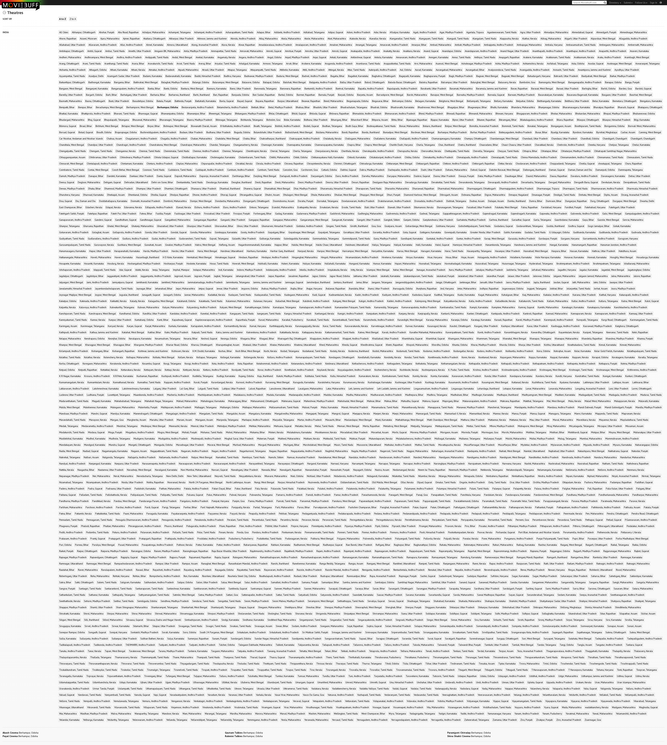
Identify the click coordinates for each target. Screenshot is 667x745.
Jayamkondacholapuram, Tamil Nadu (114, 288)
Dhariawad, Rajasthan (423, 188)
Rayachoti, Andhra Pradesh (166, 569)
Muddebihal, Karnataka (71, 438)
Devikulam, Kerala (611, 182)
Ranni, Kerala (479, 563)
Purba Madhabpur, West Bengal (632, 538)
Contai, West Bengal (98, 169)
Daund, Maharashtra (536, 176)
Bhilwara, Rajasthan (339, 113)
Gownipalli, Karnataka (455, 232)
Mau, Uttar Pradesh (539, 419)
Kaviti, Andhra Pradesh (489, 332)
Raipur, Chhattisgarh (87, 551)
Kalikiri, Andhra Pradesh (399, 301)
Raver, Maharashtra (88, 569)
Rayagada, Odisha (224, 569)
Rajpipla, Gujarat (129, 557)
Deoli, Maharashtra (284, 182)
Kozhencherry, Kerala (385, 369)
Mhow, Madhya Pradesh (502, 426)
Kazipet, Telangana (593, 332)
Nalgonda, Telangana (113, 457)
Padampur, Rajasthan (620, 482)
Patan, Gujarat (420, 507)
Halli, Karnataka (424, 244)
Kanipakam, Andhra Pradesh (381, 313)
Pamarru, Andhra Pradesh (289, 494)
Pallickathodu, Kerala (116, 494)
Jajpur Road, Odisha (340, 276)
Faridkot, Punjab (573, 207)
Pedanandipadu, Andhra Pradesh (420, 513)
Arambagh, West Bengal (636, 57)
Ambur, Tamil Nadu (115, 51)
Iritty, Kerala (357, 269)
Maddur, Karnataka (333, 394)
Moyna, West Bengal (619, 432)
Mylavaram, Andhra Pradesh (565, 444)
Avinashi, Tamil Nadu (563, 69)
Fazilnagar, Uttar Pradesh (187, 213)
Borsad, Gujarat (67, 132)
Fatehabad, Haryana (595, 207)
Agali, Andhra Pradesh (424, 32)
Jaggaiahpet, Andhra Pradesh (122, 276)
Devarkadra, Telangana (533, 182)
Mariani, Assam (184, 419)
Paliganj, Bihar (643, 488)
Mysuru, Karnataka (622, 444)
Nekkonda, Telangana (492, 469)
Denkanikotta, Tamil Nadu (190, 182)
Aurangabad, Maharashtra (449, 69)
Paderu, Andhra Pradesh (71, 488)
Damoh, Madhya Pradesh (72, 176)
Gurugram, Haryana (628, 238)
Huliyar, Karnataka (312, 263)
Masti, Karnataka (383, 419)
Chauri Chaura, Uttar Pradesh (516, 144)
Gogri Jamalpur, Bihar (599, 226)
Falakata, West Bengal (506, 207)
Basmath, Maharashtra (70, 101)
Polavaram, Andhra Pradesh (155, 532)
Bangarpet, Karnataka (97, 88)
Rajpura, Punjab (178, 557)
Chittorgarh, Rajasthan (483, 163)
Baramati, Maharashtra (461, 88)
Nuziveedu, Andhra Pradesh (322, 482)
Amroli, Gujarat (339, 51)
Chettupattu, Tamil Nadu (457, 151)
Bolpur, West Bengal (455, 126)
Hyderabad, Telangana (541, 263)
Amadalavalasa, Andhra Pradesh (275, 44)
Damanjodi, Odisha (605, 169)
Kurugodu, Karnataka (303, 382)
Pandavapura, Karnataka (518, 494)
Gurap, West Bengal (494, 238)
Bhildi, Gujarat (299, 113)
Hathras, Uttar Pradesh (603, 251)
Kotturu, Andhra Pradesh (215, 369)
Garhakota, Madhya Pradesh (471, 219)
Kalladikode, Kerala (505, 301)
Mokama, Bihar (257, 432)
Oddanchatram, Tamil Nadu (354, 482)
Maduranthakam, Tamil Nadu (73, 401)
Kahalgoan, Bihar (510, 294)
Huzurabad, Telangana (486, 263)
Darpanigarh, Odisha (321, 176)
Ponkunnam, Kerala (291, 532)
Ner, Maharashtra (101, 476)
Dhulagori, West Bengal (295, 194)
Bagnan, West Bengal (487, 76)
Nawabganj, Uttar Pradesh (244, 469)
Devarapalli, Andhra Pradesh (503, 182)
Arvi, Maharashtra (423, 63)
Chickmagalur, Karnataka (222, 157)
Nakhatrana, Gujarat (618, 451)
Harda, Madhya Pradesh (155, 251)
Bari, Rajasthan (220, 94)
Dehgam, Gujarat (112, 182)
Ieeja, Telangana (160, 269)
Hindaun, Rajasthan (248, 257)
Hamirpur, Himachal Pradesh (467, 244)
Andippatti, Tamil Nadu (156, 57)
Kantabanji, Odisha (144, 319)
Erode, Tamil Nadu (351, 207)
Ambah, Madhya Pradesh (467, 44)
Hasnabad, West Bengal (536, 251)
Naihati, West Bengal (509, 451)
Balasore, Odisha (251, 82)
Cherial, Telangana (279, 151)
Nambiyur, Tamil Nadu (253, 457)
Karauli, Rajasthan (503, 319)
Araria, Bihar (138, 63)
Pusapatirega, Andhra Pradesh (157, 544)
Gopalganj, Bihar (276, 232)
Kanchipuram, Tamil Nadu (72, 313)
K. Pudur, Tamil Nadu (459, 369)
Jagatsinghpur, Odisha (639, 269)
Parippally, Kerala (241, 507)
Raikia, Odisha (639, 544)
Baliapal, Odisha (271, 82)
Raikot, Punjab (66, 551)
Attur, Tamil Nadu (356, 69)
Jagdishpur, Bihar (95, 276)
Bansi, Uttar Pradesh (240, 88)
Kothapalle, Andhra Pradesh (483, 363)
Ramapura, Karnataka (417, 557)
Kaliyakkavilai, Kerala (454, 301)
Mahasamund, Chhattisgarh (264, 401)
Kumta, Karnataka (439, 376)
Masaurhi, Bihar (333, 419)
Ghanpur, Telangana (69, 226)
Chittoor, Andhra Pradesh (455, 163)
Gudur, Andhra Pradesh (163, 238)
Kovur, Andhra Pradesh (269, 369)
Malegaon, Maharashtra (122, 407)
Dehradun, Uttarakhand (136, 182)
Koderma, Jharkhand (358, 351)
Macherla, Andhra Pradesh (180, 394)
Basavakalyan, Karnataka (550, 94)
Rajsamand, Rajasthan (200, 557)
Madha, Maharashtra (356, 394)
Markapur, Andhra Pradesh (255, 419)
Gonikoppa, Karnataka (226, 232)
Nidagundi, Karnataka (378, 476)
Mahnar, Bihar (374, 401)
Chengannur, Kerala (125, 151)
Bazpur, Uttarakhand (288, 101)
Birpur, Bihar (153, 126)
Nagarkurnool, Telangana (253, 451)
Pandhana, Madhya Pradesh (581, 494)
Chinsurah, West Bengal (71, 163)
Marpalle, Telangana (283, 419)
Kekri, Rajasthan (640, 332)
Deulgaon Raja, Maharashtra (387, 182)
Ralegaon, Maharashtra (245, 557)
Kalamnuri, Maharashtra (238, 301)
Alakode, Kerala (357, 38)
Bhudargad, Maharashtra (71, 119)
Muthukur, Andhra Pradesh (398, 444)
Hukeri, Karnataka (290, 263)
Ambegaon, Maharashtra (611, 44)
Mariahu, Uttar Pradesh (161, 419)
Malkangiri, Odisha (229, 407)
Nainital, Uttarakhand (534, 451)
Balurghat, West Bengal (483, 82)
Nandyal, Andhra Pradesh (72, 463)
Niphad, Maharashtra (597, 476)
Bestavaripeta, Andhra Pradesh (197, 107)
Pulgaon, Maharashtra (348, 538)
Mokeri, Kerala (276, 432)
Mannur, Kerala (500, 413)
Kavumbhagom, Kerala (516, 332)
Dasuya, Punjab (466, 176)
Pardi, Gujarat (152, 507)
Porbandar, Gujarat (505, 532)
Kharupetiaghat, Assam (227, 344)
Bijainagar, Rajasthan (416, 119)
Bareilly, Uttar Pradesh (70, 94)
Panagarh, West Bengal (401, 494)
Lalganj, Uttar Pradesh (164, 388)
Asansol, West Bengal (447, 63)
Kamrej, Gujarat (526, 307)
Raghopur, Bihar (402, 544)
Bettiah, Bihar (258, 107)
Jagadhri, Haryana (567, 269)
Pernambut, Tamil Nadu (500, 519)
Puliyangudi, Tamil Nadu (407, 538)
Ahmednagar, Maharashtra (633, 32)
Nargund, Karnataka (317, 463)
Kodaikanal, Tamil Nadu (315, 351)
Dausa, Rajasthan (558, 176)
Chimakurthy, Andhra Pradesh (438, 157)
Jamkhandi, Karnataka (147, 282)
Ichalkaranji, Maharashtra (636, 263)
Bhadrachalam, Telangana (354, 107)
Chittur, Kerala (505, 163)
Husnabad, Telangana (430, 263)
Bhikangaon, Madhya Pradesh (250, 113)
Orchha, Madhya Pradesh (546, 482)
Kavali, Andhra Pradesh (394, 332)
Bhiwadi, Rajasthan (456, 113)
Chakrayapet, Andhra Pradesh (304, 138)
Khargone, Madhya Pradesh (148, 344)
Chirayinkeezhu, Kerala (318, 163)
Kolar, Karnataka (582, 351)
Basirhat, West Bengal (641, 94)
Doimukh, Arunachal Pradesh (145, 201)
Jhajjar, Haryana (314, 288)
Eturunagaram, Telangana (450, 207)
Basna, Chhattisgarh (95, 101)
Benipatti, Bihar (67, 107)
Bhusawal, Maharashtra (144, 119)
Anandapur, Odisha (451, 51)
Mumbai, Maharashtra (591, 438)
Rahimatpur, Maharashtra (476, 544)
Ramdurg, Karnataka (471, 557)
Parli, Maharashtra (284, 507)
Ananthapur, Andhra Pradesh (580, 51)
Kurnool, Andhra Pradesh (249, 382)
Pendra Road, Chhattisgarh (645, 513)
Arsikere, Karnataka (311, 63)
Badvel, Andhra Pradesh (314, 76)
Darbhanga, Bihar (241, 176)
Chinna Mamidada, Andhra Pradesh (539, 157)
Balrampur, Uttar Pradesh (454, 82)
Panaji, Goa (422, 494)
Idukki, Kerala (142, 269)
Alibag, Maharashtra (551, 38)
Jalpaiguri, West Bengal (71, 282)
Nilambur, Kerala (426, 476)
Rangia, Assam (356, 563)
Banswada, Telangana (265, 88)
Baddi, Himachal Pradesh (207, 76)
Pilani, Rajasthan (227, 526)
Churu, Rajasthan (633, 163)
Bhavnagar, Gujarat (148, 113)
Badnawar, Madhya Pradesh (258, 76)
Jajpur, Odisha (319, 276)
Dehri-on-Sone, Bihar (162, 182)
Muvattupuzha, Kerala (449, 444)
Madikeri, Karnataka (565, 394)
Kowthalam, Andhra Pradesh (299, 369)
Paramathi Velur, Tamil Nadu (525, 501)
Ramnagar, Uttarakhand (71, 563)
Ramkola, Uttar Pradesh (605, 557)
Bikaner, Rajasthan (486, 119)
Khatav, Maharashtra (280, 344)
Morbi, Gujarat (399, 432)
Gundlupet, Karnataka (412, 238)
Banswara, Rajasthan (290, 88)
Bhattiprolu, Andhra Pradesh (95, 113)
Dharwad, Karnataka (93, 194)
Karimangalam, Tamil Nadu (644, 319)
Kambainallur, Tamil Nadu (453, 307)
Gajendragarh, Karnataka (523, 213)
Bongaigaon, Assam (561, 126)
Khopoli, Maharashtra (417, 344)
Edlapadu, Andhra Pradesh (159, 207)
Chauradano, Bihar (488, 144)
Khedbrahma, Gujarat (371, 344)
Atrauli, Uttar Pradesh (213, 69)
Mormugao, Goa (490, 432)
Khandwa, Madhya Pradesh (620, 338)
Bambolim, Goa (527, 82)
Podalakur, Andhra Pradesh (640, 526)
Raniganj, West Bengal (378, 563)
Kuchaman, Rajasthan (147, 376)
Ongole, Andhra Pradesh (472, 482)
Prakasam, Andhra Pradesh (73, 538)
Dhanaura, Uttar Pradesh (203, 188)
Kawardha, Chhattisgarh (543, 332)
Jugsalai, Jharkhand (128, 294)
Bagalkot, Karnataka (358, 76)
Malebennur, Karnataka (95, 407)
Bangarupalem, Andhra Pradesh (128, 88)
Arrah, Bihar (292, 63)
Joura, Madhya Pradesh (623, 288)
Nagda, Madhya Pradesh (364, 451)
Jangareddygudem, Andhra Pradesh (414, 282)
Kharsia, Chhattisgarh (201, 344)
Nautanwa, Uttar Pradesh (110, 469)
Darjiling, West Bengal (265, 176)
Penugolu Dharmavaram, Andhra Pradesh (137, 519)
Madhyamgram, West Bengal (536, 394)
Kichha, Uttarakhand (554, 344)
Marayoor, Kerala (98, 419)
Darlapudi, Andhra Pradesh (293, 176)
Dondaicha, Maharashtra (227, 201)
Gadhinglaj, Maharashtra (370, 213)
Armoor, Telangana (272, 63)
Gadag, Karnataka (284, 213)
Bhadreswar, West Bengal (431, 107)
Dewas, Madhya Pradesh (72, 188)
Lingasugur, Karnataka (462, 388)
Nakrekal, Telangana (69, 457)
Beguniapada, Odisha (357, 101)
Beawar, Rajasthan (311, 101)
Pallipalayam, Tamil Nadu (144, 494)
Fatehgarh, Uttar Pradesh (622, 207)
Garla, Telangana (542, 219)
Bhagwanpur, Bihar (477, 107)
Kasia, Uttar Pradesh (537, 326)
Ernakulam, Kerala (329, 207)
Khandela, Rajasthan (592, 338)
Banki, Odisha (170, 88)
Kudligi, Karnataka (226, 376)
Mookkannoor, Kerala (326, 432)
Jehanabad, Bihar (163, 288)
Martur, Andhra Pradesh (310, 419)
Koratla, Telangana (647, 357)
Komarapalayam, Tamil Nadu (310, 357)
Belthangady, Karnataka (549, 101)
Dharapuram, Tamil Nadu (368, 188)
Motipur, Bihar (598, 432)
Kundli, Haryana (564, 376)
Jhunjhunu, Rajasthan (426, 288)
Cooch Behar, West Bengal (125, 169)
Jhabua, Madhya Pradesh (274, 288)
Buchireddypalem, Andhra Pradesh (158, 132)
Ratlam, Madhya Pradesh (580, 563)
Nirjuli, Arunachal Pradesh (625, 476)
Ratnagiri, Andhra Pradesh (609, 563)
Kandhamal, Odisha (129, 313)
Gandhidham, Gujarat (125, 219)
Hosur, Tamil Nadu (219, 263)
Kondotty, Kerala (392, 357)
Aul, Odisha (405, 69)
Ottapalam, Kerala (571, 482)
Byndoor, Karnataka (583, 132)
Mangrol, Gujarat (340, 413)
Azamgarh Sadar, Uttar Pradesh (123, 76)
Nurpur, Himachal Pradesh (291, 482)
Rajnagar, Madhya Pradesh (73, 557)
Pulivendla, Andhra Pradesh (377, 538)
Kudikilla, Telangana (203, 376)
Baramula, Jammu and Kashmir (491, 88)
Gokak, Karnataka (622, 226)
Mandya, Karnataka (120, 413)
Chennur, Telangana (232, 151)
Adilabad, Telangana (313, 32)
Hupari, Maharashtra (405, 263)
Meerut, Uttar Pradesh (202, 426)
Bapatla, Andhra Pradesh (371, 88)
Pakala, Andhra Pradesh (196, 488)
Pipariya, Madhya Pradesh (358, 526)
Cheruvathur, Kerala (431, 151)
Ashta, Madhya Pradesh (507, 63)
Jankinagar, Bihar (468, 282)
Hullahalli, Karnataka (335, 263)
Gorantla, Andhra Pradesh (386, 232)
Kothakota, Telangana (427, 363)
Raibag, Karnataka (526, 544)
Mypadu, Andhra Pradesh (596, 444)
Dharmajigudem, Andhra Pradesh (516, 188)
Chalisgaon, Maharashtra (357, 138)
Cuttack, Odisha (329, 169)
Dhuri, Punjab (393, 194)
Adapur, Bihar (263, 32)
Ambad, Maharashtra (440, 44)
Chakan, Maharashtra (201, 138)
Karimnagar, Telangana (92, 326)
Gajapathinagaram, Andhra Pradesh (461, 213)
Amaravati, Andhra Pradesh (394, 44)
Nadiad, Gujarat (90, 451)
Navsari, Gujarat (220, 469)
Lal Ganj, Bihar (187, 388)
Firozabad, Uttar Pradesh (217, 213)
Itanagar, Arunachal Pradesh (431, 269)
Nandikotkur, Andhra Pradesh (543, 457)
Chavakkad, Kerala (544, 144)
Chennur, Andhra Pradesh (206, 151)
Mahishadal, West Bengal (350, 401)
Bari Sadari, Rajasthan (264, 94)
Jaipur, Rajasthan (276, 276)
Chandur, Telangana (220, 144)
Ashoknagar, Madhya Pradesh (476, 63)
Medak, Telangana (68, 426)
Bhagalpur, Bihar (456, 107)
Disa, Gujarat (65, 201)
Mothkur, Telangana (536, 432)
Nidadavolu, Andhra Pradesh (348, 476)
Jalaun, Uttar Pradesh (518, 276)
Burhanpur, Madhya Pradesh (452, 132)
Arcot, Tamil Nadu (186, 63)
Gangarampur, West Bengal (314, 219)
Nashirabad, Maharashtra (561, 463)
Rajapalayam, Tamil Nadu (422, 551)
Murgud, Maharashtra (269, 444)
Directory (614, 2)
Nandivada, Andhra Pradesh (576, 457)
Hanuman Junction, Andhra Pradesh (618, 244)
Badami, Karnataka (152, 76)
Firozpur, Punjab (241, 213)
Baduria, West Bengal (287, 76)
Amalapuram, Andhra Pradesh (310, 44)
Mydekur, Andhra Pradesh (534, 444)
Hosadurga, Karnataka (647, 257)
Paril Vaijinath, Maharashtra (214, 507)
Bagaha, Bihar (337, 76)
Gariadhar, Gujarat (521, 219)
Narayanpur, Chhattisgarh (291, 463)
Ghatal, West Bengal (117, 226)
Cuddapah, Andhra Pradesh (210, 169)
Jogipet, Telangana (536, 288)
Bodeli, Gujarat (311, 126)
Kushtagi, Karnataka (435, 382)
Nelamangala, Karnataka (549, 469)
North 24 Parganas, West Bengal (206, 482)
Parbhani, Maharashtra (70, 507)
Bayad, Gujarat (244, 101)
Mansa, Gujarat (537, 413)
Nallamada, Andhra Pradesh (173, 457)
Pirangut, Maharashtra (430, 526)
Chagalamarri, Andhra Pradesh (141, 138)
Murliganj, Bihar (291, 444)
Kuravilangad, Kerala (222, 382)
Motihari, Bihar (557, 432)
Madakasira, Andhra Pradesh (248, 394)
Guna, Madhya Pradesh (385, 238)
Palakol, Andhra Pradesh (330, 488)
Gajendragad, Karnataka (495, 213)
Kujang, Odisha (246, 376)
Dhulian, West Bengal (345, 194)
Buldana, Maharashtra (327, 132)
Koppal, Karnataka (559, 357)
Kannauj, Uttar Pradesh (640, 313)
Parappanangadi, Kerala (556, 501)
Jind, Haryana (447, 288)
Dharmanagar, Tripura (548, 188)
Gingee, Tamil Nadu (336, 226)
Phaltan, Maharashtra (114, 526)
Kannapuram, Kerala (581, 313)
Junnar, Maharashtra (194, 294)
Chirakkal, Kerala (244, 163)
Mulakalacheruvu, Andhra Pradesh (413, 438)
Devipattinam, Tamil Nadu (637, 182)
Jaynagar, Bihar (143, 288)
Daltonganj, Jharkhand (534, 169)
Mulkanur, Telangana (469, 438)
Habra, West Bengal (205, 244)
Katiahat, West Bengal (133, 332)
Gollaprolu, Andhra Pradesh (127, 232)
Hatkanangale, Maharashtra (73, 257)
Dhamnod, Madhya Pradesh (118, 188)
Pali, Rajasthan (595, 488)
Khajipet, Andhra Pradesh (356, 338)
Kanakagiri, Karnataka (573, 307)
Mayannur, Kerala (608, 419)
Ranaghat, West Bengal (213, 563)
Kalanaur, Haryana (263, 301)
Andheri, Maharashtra (70, 57)
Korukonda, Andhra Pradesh (124, 363)
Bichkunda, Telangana (252, 119)
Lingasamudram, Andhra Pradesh (431, 388)
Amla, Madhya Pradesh (195, 51)
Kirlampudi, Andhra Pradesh (73, 351)
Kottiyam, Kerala (191, 369)
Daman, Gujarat (557, 169)
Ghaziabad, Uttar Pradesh (170, 226)
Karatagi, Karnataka (481, 319)
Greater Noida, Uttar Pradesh (485, 232)
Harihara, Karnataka (257, 251)
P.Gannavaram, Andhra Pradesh (641, 519)
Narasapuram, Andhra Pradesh (194, 463)
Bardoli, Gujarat (643, 88)
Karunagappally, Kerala (307, 326)
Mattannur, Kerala (497, 419)
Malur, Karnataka (329, 407)
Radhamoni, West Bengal (306, 544)
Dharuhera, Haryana (69, 194)
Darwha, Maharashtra (373, 176)
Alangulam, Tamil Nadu (484, 38)
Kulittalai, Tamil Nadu (316, 376)
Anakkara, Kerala (411, 51)
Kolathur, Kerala (92, 357)
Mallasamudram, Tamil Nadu (284, 407)
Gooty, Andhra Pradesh (252, 232)
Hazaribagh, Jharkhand (147, 257)
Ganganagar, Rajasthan (205, 219)
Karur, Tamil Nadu (332, 326)
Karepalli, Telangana (587, 319)
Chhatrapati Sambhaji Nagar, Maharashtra (615, 151)
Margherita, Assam (136, 419)
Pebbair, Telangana (289, 513)
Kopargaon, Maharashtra (512, 357)
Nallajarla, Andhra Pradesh (141, 457)
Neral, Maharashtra (123, 476)
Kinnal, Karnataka (607, 344)
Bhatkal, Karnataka (68, 113)
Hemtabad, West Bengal (199, 257)
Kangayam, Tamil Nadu (242, 313)
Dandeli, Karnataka (116, 176)
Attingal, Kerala (336, 69)
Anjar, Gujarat (319, 57)
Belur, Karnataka (600, 101)
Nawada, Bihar (269, 469)
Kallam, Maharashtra (557, 301)
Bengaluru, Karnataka (651, 101)
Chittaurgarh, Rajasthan (427, 163)
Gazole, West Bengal (608, 219)
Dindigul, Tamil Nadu (564, 194)
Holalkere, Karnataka (521, 257)
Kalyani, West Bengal (230, 307)
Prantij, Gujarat (97, 538)
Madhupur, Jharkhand (507, 394)
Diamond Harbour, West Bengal (420, 194)
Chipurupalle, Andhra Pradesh (216, 163)
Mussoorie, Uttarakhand (369, 444)
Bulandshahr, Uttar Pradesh (268, 132)
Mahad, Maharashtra (186, 401)
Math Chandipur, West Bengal (442, 419)
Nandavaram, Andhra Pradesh (394, 457)
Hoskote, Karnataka (196, 263)
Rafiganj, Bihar (383, 544)
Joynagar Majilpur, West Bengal (75, 294)
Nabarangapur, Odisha (646, 444)
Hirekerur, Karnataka (392, 257)
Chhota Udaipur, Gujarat (166, 157)
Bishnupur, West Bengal (175, 126)
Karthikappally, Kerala (281, 326)
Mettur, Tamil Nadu (476, 426)
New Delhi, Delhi (174, 476)
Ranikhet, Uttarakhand (404, 563)
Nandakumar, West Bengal (332, 457)
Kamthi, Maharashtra (548, 307)
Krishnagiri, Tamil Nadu (581, 369)
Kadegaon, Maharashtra (297, 294)
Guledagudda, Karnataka (296, 238)
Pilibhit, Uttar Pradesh (276, 526)
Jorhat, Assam (601, 288)
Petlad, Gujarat (613, 519)
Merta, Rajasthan (371, 426)
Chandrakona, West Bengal (163, 144)
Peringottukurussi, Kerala (388, 519)
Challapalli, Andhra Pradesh (414, 138)
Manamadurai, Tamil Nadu (385, 407)
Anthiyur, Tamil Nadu (484, 57)
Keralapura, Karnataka (140, 338)
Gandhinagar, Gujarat (150, 219)
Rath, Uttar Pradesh (554, 563)
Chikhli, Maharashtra (279, 157)
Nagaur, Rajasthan (278, 451)
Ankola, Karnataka (383, 57)
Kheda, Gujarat (349, 344)
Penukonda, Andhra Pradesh (209, 519)
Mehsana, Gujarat (282, 426)
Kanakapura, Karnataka (599, 307)
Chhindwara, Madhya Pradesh (135, 157)
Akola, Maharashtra (291, 38)
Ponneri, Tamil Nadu (348, 532)
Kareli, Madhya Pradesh (528, 319)
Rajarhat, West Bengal (479, 551)
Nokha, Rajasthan (155, 482)
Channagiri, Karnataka (272, 144)
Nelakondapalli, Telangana (520, 469)
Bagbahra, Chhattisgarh (384, 76)
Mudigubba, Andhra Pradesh (173, 438)
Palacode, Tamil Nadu (282, 488)
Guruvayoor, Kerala (104, 244)
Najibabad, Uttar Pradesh (561, 451)
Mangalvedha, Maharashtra (288, 413)
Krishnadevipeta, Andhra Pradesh (519, 369)
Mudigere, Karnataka (144, 438)
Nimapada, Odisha (473, 476)
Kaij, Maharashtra (531, 294)
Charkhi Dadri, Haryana (401, 144)
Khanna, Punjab (645, 338)
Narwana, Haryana (511, 463)
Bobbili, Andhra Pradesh (287, 126)
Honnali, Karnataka (596, 257)
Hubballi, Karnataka (268, 263)
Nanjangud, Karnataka (100, 463)
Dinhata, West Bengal (589, 194)
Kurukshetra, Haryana (329, 382)
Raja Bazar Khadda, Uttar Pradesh (229, 551)
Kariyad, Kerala (115, 326)
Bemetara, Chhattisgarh (624, 101)
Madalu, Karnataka (276, 394)
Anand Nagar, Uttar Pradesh (514, 51)
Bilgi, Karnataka (642, 119)
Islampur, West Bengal (378, 269)
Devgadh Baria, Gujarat (586, 182)
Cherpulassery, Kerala (326, 151)
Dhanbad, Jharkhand (230, 188)
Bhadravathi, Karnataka (402, 107)
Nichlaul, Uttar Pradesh (318, 476)
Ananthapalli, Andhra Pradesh (547, 51)
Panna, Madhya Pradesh (260, 501)
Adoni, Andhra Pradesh (358, 32)
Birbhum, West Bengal (107, 126)
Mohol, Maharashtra (236, 432)
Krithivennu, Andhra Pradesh (641, 369)
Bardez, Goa (625, 88)
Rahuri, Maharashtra (503, 544)
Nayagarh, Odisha (362, 469)
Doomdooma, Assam (283, 201)
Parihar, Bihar (190, 507)
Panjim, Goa (239, 501)
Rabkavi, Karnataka (280, 544)
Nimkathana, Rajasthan (523, 476)
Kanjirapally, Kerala (428, 313)
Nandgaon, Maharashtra (451, 457)
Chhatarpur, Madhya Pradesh (576, 151)
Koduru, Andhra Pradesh (489, 351)
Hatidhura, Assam (627, 251)
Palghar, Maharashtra (573, 488)
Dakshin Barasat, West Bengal (504, 169)
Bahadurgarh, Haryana (539, 76)
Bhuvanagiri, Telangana (171, 119)
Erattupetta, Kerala (306, 207)
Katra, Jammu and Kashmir (229, 332)
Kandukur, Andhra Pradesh (183, 313)
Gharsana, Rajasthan (93, 226)
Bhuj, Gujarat (94, 119)
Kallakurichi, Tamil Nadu (531, 301)
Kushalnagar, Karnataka (380, 382)
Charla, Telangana (425, 144)
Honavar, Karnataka (574, 257)
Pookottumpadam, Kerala (461, 532)
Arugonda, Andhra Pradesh (338, 63)
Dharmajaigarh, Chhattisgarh (481, 188)
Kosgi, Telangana (172, 363)
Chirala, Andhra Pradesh (268, 163)
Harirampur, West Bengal (355, 251)
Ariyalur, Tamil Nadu (225, 63)
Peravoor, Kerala (310, 519)
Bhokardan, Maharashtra (587, 113)
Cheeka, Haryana (596, 144)
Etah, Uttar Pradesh (374, 207)
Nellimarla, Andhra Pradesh (580, 469)
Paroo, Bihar (303, 507)
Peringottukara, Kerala (361, 519)
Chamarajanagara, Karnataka (446, 138)
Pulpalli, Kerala (451, 538)
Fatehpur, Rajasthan (98, 213)
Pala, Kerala (261, 488)
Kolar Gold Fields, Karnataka (609, 351)
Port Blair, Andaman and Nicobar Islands (539, 532)
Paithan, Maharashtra (169, 488)
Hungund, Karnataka (359, 263)
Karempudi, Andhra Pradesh (558, 319)
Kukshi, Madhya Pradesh (289, 376)
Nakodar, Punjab (640, 451)
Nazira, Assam (382, 469)
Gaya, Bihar (588, 219)
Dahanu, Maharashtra (456, 169)
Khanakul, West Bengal (514, 338)
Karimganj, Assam (68, 326)
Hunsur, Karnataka (382, 263)
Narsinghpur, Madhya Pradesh (449, 463)
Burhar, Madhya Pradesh (482, 132)
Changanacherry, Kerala (245, 144)
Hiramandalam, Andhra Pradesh (362, 257)
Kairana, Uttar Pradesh (584, 294)
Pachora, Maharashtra (595, 482)
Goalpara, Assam (393, 226)
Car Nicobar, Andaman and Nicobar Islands (81, 138)
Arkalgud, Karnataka (249, 63)
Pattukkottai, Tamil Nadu (107, 513)
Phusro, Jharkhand (173, 526)
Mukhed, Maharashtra (289, 438)
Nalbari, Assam (91, 457)
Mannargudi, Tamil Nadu (428, 413)
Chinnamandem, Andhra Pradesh (577, 157)
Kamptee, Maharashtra (503, 307)
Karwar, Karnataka (415, 326)
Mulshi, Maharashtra (516, 438)
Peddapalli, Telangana (514, 513)
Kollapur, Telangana (206, 357)
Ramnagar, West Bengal (99, 563)
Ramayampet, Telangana (444, 557)
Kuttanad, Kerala (520, 382)
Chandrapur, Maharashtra (193, 144)
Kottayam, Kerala (152, 369)
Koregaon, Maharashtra (94, 363)
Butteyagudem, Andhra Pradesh (515, 132)
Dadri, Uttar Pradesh (431, 169)
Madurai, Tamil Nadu (651, 394)
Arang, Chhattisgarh (69, 63)
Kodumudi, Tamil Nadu (408, 351)
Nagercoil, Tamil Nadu (391, 451)
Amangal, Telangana (366, 44)
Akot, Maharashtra (337, 38)
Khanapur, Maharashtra (566, 338)
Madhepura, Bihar (414, 394)
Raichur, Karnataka (547, 544)
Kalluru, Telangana (608, 301)
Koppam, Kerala (580, 357)
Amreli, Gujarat (273, 51)
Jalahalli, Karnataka (390, 276)
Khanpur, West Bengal (70, 344)
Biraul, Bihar (86, 126)
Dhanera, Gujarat (252, 188)
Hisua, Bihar (452, 257)
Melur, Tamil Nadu (324, 426)
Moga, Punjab (115, 432)
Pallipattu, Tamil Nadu (171, 494)
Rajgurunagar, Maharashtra (617, 551)
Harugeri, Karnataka (431, 251)
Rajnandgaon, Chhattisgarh (103, 557)
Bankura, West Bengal (192, 88)
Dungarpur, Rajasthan (576, 201)
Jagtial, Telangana (223, 276)
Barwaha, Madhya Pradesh (470, 94)
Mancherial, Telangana (499, 407)
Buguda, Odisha (242, 132)
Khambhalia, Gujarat (412, 338)
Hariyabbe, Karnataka (382, 251)
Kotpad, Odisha (67, 369)
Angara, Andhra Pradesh (251, 57)
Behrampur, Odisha (402, 101)
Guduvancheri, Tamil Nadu (192, 238)
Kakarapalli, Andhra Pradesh (633, 294)
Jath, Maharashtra (581, 282)
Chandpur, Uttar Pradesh (100, 144)
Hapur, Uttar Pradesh (100, 251)
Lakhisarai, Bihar (640, 382)
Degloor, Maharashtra (89, 182)
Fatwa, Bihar (146, 213)
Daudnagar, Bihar (513, 176)
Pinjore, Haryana (299, 526)
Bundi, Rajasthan (350, 132)
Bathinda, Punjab (183, 101)
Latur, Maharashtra (335, 388)
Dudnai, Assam (477, 201)
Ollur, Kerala (407, 482)
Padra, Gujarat (95, 488)
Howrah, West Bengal (243, 263)
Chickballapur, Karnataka (194, 157)
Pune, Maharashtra (491, 538)
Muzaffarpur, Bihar (507, 444)
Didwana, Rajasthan (471, 194)
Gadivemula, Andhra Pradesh (401, 213)
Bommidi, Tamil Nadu (513, 126)
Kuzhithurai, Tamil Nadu (544, 382)
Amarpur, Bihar (418, 44)
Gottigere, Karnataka (430, 232)
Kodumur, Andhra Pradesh (436, 351)
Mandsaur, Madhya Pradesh (73, 413)
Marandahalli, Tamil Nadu (72, 419)
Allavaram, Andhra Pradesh (103, 44)
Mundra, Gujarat (117, 444)
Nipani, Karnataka (575, 476)
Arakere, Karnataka (532, 57)
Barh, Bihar (111, 94)
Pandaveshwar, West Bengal (548, 494)
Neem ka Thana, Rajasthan (431, 469)
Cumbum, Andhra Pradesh (240, 169)
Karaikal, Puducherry (292, 319)
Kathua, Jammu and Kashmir (104, 332)
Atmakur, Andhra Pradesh (161, 69)
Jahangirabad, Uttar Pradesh (250, 276)
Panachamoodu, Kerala (373, 494)
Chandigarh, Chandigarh (615, 138)
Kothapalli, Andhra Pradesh (515, 363)
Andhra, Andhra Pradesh (129, 57)
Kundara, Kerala (544, 376)
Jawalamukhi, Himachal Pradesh (75, 288)
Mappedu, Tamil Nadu (606, 413)
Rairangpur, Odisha (141, 551)
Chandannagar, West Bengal (504, 138)
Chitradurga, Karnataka (371, 163)
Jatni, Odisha (600, 282)
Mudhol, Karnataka (95, 438)
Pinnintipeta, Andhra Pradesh (326, 526)
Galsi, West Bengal (611, 213)
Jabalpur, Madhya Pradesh (489, 269)
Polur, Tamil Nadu (206, 532)
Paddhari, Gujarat (644, 482)
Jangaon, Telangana (382, 282)
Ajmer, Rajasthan (131, 38)
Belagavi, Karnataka (425, 101)
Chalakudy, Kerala (332, 138)
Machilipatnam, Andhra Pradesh (214, 394)
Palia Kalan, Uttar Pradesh (619, 488)
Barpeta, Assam (365, 94)
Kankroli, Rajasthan (532, 313)
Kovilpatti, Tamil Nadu (243, 369)
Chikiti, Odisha (300, 157)
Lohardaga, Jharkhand (488, 388)
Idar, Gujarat (125, 269)
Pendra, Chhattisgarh (617, 513)
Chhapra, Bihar (529, 151)
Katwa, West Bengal (368, 332)
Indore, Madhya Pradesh (249, 269)
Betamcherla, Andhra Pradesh (232, 107)
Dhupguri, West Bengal (371, 194)
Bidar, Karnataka (292, 119)
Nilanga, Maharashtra (449, 476)
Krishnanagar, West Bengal (610, 369)
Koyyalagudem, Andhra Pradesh (354, 369)
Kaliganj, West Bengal (344, 301)
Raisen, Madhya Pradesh (166, 551)
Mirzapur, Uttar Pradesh (610, 426)
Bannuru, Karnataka (216, 88)
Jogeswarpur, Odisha (512, 288)
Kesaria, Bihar (190, 338)
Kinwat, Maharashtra (630, 344)
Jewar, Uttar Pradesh (227, 288)
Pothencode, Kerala (607, 532)
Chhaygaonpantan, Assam (72, 157)
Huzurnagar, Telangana (514, 263)
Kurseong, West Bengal (278, 382)
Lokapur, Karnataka (512, 388)
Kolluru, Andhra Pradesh (279, 357)
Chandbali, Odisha (590, 138)
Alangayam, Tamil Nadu (431, 38)
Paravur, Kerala (637, 501)
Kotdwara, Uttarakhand (336, 363)
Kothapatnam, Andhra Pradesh (548, 363)
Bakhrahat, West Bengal (146, 82)
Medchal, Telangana (127, 426)
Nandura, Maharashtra (605, 457)
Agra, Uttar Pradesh (530, 32)
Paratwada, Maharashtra (613, 501)
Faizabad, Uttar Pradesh (479, 207)
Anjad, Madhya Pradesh (297, 57)
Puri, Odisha (65, 544)
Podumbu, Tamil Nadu (97, 532)
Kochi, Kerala (270, 351)
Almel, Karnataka (154, 44)
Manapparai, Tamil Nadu (440, 407)
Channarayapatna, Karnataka (329, 144)
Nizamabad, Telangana (71, 482)
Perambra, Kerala (289, 519)
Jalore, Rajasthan (642, 276)
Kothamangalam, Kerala (453, 363)
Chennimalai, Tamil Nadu (176, 151)
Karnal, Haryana (258, 326)
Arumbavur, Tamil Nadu (368, 63)
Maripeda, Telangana (227, 419)
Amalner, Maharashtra (341, 44)
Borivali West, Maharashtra (641, 126)
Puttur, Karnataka (204, 544)
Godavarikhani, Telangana (529, 226)
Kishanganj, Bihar (100, 351)
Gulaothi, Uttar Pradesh (244, 238)
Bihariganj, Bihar (339, 119)
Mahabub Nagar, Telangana (159, 401)
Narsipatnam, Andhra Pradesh (483, 463)
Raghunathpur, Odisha (425, 544)
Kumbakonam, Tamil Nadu (395, 376)
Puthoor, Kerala (184, 544)
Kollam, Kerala (185, 357)
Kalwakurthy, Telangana (122, 307)
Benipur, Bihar (85, 107)
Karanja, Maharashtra (437, 319)
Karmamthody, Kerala (235, 326)
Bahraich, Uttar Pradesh (566, 76)
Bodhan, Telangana (332, 126)
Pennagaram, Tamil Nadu (99, 519)
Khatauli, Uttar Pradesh (254, 344)
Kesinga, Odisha (229, 338)
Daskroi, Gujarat (422, 176)
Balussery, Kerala (507, 82)
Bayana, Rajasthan (265, 101)
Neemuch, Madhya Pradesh (463, 469)
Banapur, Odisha (613, 82)
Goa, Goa (376, 226)
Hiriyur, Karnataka (415, 257)
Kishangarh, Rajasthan (123, 351)
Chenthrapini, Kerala (256, 151)
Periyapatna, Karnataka (472, 519)
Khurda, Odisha (507, 344)
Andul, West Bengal (182, 57)
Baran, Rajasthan (519, 88)
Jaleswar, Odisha (541, 276)
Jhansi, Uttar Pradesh (378, 288)
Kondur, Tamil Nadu (415, 357)
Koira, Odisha (543, 351)
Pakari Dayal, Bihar (221, 488)
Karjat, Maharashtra (155, 326)
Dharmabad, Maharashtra (450, 188)
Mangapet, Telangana (317, 413)
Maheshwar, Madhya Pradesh (319, 401)
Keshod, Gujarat (209, 338)
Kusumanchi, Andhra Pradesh (463, 382)
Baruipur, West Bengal (442, 94)
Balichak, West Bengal (294, 82)
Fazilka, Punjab (163, 213)
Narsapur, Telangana (389, 463)
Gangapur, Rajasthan (259, 219)
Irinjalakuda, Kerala (337, 269)
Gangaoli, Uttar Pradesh (233, 219)
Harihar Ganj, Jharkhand (282, 251)
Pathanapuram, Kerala (520, 507)
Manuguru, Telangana (560, 413)
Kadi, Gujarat (318, 294)
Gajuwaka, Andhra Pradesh (553, 213)
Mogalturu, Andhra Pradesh (140, 432)
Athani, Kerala (138, 69)
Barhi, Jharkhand (201, 94)
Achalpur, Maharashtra (153, 32)
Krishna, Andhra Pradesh (485, 369)
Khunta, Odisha (459, 344)
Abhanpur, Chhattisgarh (83, 32)
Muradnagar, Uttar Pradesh (190, 444)
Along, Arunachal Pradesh (204, 44)
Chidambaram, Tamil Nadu (252, 157)
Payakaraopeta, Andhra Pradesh (187, 513)
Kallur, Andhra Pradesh (583, 301)
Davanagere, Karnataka (613, 176)
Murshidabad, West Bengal (317, 444)
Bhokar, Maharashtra (561, 113)
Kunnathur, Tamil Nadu (149, 382)
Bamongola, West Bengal (552, 82)
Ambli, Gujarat (94, 51)
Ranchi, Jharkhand (280, 563)
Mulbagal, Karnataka (445, 438)
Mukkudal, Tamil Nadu (334, 438)
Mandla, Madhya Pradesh (649, 407)
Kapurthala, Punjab (245, 319)
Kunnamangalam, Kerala (71, 382)
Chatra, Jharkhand (467, 144)
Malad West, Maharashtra (598, 401)
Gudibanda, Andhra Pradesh (613, 232)
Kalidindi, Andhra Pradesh (316, 301)
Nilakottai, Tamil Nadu (403, 476)
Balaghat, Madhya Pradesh (175, 82)
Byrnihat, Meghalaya (606, 132)
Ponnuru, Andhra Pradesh (403, 532)
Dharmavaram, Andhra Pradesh (607, 188)
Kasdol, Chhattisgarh (460, 326)
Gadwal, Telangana (429, 213)
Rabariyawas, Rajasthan (255, 544)
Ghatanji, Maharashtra (142, 226)
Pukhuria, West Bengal (322, 538)
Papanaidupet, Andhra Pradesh (375, 501)
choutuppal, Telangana (609, 163)
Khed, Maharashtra (329, 344)
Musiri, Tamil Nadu (343, 444)
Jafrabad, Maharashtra (543, 269)
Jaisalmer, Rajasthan (299, 276)
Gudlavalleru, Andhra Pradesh (103, 238)
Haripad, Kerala (306, 251)
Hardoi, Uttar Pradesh (183, 251)
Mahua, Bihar (390, 401)
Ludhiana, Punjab (95, 394)
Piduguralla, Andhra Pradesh (201, 526)
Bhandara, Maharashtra (523, 107)
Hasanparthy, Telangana (479, 251)
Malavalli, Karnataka (649, 401)
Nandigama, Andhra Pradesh (481, 457)
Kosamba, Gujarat (151, 363)
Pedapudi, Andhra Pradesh (485, 513)
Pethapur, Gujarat (594, 519)
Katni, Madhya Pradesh (176, 332)
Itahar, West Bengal (403, 269)
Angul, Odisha (274, 57)
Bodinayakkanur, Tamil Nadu (381, 126)
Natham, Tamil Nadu (612, 463)
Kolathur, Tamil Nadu (69, 357)
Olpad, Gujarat (424, 482)
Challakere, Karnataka (385, 138)
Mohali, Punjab (189, 432)
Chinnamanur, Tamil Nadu (610, 157)
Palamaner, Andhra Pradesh (419, 488)
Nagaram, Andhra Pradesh (194, 451)
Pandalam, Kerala (493, 494)
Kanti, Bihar (162, 319)
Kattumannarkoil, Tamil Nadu (340, 332)
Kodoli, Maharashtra (383, 351)
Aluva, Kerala (228, 44)
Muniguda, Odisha (163, 444)
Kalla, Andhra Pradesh (480, 301)
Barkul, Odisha (285, 94)
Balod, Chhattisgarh (375, 82)
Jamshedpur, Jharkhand (318, 282)
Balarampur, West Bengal (225, 82)
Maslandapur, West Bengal (358, 419)
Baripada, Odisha (240, 94)
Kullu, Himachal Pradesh (342, 376)
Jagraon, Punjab (202, 276)
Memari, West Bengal (348, 426)
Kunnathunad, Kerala (123, 382)
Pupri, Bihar (578, 538)
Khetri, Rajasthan (394, 344)
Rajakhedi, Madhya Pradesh (299, 551)
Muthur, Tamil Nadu (425, 444)
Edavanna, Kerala (133, 207)
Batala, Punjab (164, 101)
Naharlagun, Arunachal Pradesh (448, 451)
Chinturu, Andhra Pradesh (159, 163)
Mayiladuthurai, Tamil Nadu (634, 419)
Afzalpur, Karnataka (400, 32)
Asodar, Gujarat (595, 63)
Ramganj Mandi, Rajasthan (530, 557)
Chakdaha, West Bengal (227, 138)
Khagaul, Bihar (267, 338)
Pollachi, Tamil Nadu (183, 532)
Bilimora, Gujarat (67, 126)
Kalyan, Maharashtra (173, 307)
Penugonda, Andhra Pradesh (176, 519)
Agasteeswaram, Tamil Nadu (502, 32)
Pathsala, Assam (632, 507)
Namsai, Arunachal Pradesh (301, 457)
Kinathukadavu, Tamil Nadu (581, 344)
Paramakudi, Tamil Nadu (494, 501)
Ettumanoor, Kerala (423, 207)
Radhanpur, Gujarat (332, 544)
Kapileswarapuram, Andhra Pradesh (213, 319)
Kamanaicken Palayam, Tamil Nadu (353, 307)
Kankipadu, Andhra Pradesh (505, 313)
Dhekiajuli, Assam (116, 194)
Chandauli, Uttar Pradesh (535, 138)
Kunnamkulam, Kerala (98, 382)
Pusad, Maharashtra (128, 544)
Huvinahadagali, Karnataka (458, 263)
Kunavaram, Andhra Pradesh (466, 376)
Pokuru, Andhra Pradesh (124, 532)
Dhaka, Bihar (94, 188)
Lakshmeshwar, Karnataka (106, 388)
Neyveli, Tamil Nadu (225, 476)
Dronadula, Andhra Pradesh (428, 201)
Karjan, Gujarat (134, 326)
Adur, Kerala (380, 32)
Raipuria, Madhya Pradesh (114, 551)
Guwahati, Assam (153, 244)
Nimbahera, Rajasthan (497, 476)
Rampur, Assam (190, 563)
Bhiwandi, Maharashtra (480, 113)
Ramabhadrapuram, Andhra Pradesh (278, 557)
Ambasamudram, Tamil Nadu (581, 44)
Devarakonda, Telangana (471, 182)
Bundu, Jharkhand (371, 132)
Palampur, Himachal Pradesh (451, 488)
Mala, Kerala (574, 401)
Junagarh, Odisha (172, 294)
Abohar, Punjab (106, 32)
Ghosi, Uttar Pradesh (247, 226)
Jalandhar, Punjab (495, 276)
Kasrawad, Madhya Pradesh (597, 326)
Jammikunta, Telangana (238, 282)
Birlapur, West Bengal (133, 126)
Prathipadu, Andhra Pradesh (179, 538)
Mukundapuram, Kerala (380, 438)
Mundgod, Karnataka (94, 444)
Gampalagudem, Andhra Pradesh (642, 213)
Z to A (73, 18)
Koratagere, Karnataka (623, 357)
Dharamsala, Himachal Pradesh (336, 188)
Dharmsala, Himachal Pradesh (642, 188)
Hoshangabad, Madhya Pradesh (143, 263)
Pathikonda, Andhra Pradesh (605, 507)
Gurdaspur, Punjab (548, 238)
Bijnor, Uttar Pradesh (463, 119)
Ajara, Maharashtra (109, 38)
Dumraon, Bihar (554, 201)
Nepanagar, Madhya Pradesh (74, 476)
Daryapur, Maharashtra (398, 176)
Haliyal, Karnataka (403, 244)
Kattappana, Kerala (312, 332)
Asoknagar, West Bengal (619, 63)
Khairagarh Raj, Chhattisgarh (292, 338)
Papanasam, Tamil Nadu (407, 501)
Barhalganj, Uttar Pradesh (134, 94)
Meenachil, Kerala (178, 426)
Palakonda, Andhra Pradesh (361, 488)
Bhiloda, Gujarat (318, 113)
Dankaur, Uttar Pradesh (141, 176)
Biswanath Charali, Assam (204, 126)
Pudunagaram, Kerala (296, 538)
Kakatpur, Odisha (67, 301)
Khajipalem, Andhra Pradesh (324, 338)
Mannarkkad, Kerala (479, 413)
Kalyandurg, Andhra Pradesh (201, 307)
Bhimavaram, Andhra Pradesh (400, 113)
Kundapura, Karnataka (521, 376)
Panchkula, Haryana (470, 494)
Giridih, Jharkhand (359, 226)
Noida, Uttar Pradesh (132, 482)
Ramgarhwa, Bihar (580, 557)
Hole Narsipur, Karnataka (548, 257)
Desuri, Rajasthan (360, 182)
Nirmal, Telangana (651, 476)
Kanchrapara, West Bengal (102, 313)
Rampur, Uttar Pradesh (167, 563)
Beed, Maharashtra (333, 101)
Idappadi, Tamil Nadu (104, 269)
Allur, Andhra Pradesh (131, 44)
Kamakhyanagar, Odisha (257, 307)
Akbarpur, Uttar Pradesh (181, 38)
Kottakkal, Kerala (109, 369)
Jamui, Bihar (362, 282)
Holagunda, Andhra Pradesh (492, 257)
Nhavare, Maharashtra (276, 476)
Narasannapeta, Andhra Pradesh (158, 463)
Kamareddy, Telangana (386, 307)
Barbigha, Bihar (590, 88)
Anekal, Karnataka (205, 57)
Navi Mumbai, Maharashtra (194, 469)
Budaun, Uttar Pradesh (191, 132)
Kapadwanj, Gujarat (182, 319)
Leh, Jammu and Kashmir (361, 388)
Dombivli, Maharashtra (175, 201)
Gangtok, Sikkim (392, 219)
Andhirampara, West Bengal (99, 57)
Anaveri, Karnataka (639, 51)
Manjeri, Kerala (381, 413)
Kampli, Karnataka (479, 307)
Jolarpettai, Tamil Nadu (578, 288)
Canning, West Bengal (650, 132)
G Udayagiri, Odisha (559, 232)
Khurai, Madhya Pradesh (483, 344)
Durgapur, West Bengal (624, 201)
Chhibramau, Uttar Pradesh (102, 157)
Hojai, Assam (467, 257)
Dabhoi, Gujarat (348, 169)
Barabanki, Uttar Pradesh (433, 88)
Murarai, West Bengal (218, 444)
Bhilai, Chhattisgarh (278, 113)
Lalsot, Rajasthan (257, 388)
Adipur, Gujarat (335, 32)
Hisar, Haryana (434, 257)
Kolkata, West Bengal (163, 357)
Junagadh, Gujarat (151, 294)
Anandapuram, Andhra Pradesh (481, 51)
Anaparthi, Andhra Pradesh (612, 51)
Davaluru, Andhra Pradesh (584, 176)
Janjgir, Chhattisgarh (446, 282)
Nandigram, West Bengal (512, 457)
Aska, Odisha (577, 63)
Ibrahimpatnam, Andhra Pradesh (572, 263)
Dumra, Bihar (535, 201)
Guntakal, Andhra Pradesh (439, 238)
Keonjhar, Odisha (116, 338)
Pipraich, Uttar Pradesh (403, 526)
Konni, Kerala (468, 357)
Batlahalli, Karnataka (205, 101)
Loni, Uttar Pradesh (618, 388)
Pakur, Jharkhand (243, 488)
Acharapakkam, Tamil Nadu (239, 32)
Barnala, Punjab (326, 94)
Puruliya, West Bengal (103, 544)
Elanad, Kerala (183, 207)
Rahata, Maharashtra (450, 544)
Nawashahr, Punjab (340, 469)
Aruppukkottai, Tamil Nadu (397, 63)
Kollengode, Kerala (254, 357)
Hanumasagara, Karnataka (72, 251)
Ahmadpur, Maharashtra (556, 32)
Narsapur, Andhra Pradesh (417, 463)
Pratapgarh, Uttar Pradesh (122, 538)
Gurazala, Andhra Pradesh (521, 238)
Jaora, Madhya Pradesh (518, 282)
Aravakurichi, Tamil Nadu (160, 63)
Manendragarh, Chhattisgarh (148, 413)
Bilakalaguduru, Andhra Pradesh (536, 119)
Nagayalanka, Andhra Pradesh (306, 451)
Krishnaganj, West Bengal (553, 369)
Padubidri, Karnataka (145, 488)
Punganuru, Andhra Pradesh (518, 538)
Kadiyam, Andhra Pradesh (395, 294)
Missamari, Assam (634, 426)
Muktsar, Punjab (357, 438)
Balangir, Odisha (200, 82)
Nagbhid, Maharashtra (336, 451)
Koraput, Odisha (600, 357)
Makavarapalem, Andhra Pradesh (480, 401)
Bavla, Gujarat (227, 101)
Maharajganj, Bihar (237, 401)
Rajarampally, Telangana (451, 551)
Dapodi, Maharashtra (185, 176)
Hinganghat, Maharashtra (304, 257)
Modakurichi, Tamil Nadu (71, 432)
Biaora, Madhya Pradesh (199, 119)
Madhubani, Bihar (459, 394)
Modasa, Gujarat (96, 432)
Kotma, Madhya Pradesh (633, 363)
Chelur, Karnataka (641, 144)
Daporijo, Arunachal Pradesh (214, 176)
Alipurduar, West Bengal (603, 38)
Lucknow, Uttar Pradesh (71, 394)
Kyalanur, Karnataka (570, 382)
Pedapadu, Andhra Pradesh (454, 513)
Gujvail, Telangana (219, 238)
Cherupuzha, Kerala (407, 151)
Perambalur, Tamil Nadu (264, 519)
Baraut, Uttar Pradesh (567, 88)
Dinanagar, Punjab (541, 194)
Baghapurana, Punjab (434, 76)
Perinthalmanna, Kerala (417, 519)
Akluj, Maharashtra (268, 38)
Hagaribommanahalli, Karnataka (254, 244)
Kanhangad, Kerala (324, 313)
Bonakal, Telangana (537, 126)
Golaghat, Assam (100, 232)
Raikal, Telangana (620, 544)
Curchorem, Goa (309, 169)
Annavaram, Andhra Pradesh (410, 57)
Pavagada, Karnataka (157, 513)
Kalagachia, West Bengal (161, 301)
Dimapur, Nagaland (518, 194)
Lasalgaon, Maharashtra (310, 388)
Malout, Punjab (309, 407)
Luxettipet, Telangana (119, 394)
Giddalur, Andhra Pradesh (309, 226)
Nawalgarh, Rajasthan (291, 469)
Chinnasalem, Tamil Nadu (640, 157)
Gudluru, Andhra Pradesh (135, 238)
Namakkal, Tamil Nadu (227, 457)
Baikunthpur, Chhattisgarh (72, 82)
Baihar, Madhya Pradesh (622, 76)
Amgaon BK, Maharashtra (167, 51)
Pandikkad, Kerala (101, 501)
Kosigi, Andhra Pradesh (196, 363)
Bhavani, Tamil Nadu (124, 113)
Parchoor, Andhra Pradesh (99, 507)
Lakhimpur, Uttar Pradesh (596, 382)
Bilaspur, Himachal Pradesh (616, 119)
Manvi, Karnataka (583, 413)
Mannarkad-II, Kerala (455, 413)
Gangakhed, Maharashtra (177, 219)
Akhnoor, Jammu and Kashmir (212, 38)
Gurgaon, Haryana (570, 238)
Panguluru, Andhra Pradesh (194, 501)
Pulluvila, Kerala (432, 538)
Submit (627, 2)
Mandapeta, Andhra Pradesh (529, 407)
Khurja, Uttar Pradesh (529, 344)
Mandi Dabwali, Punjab (589, 407)
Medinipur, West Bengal (153, 426)
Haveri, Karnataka (124, 257)
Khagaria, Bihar (248, 338)
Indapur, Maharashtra (204, 269)
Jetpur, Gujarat (206, 288)
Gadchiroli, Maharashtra (342, 213)
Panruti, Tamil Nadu (287, 501)
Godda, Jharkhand (555, 226)
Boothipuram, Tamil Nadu (588, 126)
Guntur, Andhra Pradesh (468, 238)
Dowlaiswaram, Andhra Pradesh (358, 201)
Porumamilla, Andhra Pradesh (578, 532)
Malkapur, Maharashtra (254, 407)
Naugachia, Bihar (85, 469)
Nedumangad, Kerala (403, 469)
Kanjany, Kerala (406, 313)
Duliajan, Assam (496, 201)
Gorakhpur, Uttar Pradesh (356, 232)
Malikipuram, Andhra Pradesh (176, 407)
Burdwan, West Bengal (422, 132)
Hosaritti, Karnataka (94, 263)
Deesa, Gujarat (66, 182)
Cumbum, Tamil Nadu (268, 169)
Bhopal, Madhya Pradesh (616, 113)
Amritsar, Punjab (293, 51)
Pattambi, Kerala (83, 513)
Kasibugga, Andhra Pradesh (565, 326)
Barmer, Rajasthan (306, 94)
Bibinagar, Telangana (226, 119)
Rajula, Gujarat (222, 557)
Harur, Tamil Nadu (454, 251)
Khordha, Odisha (440, 344)
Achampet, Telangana (179, 32)
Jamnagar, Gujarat (294, 282)
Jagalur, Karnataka (589, 269)
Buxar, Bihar (541, 132)
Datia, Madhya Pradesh (489, 176)
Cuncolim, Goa (290, 169)
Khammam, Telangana (488, 338)
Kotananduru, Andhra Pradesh (306, 363)
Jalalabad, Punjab (445, 276)
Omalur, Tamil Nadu (445, 482)
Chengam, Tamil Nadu (100, 151)
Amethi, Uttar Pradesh (139, 51)
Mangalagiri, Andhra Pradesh (181, 413)
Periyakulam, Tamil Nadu (445, 519)
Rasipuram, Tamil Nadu (528, 563)
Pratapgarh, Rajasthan (150, 538)
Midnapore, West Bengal (530, 426)
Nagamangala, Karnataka (114, 451)
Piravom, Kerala (453, 526)
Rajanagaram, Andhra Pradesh (390, 551)
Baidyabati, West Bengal (594, 76)
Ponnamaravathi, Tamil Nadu (319, 532)
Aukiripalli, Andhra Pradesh (382, 69)
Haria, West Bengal (207, 251)
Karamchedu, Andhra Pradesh (379, 319)
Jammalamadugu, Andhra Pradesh (205, 282)
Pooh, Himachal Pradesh (432, 532)
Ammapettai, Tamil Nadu (223, 51)
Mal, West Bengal (556, 401)
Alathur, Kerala (529, 38)
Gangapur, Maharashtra (285, 219)
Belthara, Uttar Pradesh (577, 101)
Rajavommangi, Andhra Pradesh (510, 551)
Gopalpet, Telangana (329, 232)
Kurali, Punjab (201, 382)
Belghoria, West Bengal (451, 101)
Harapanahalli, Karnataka (127, 251)
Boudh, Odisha (104, 132)
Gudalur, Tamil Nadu (535, 232)
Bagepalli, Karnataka (409, 76)
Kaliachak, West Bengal (287, 301)
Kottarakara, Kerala (130, 369)
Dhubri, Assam (272, 194)
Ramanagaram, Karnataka (356, 557)
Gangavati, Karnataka (342, 219)
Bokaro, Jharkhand (432, 126)
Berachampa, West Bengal (109, 107)
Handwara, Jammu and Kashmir (530, 244)
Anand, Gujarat (431, 51)
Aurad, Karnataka (423, 69)
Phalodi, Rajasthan (90, 526)
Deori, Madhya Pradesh (310, 182)
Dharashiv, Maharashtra (397, 188)
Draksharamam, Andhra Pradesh (394, 201)
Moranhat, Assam (380, 432)
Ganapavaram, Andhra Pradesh (75, 219)
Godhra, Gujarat (576, 226)
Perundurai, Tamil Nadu (570, 519)
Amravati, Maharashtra (251, 51)
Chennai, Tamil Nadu (149, 151)
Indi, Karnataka (225, 269)
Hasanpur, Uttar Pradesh (507, 251)
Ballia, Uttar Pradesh (350, 82)
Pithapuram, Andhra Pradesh (554, 526)
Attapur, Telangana (237, 69)
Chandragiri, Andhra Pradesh (131, 144)
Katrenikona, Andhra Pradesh (261, 332)
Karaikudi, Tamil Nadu (318, 319)
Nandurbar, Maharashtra (632, 457)
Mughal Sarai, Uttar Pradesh (239, 438)
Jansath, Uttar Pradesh (491, 282)
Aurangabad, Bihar (475, 69)
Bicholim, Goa (273, 119)
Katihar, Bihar (154, 332)
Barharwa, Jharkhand (179, 94)
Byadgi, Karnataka (560, 132)
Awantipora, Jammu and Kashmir (594, 69)
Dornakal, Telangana (327, 201)
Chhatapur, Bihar (549, 151)
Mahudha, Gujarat (410, 401)
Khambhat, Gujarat (435, 338)
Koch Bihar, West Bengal (248, 351)
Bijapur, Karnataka (440, 119)
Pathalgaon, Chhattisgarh (466, 507)
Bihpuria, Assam (380, 119)
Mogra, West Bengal (168, 432)
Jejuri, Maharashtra (185, 288)
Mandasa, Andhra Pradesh (560, 407)
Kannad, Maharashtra (556, 313)
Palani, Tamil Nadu (479, 488)
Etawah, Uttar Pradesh (399, 207)
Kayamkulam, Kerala (569, 332)
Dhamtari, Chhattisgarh (175, 188)
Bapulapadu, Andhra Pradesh (402, 88)
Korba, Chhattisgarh (69, 363)
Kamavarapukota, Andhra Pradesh (419, 307)
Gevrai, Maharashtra (633, 219)
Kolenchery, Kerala (113, 357)
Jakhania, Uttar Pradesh (365, 276)
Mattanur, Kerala (517, 419)
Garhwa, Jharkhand (498, 219)
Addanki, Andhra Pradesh (287, 32)
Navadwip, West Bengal (139, 469)
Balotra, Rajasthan (428, 82)
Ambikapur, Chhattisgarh (71, 51)
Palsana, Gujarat (195, 494)
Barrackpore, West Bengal (390, 94)
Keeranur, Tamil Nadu (617, 332)
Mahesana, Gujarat (291, 401)
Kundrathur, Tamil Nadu (587, 376)
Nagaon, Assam (139, 451)
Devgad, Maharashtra (560, 182)
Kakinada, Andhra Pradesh (93, 301)
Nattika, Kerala (66, 469)
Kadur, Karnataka (466, 294)
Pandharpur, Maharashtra (645, 494)
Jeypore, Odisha (249, 288)
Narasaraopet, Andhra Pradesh (229, 463)
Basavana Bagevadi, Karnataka (582, 94)
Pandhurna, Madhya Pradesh (74, 501)
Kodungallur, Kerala (464, 351)
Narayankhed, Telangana (261, 463)
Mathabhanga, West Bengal (409, 419)
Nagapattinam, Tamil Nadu (164, 451)
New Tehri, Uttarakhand (199, 476)
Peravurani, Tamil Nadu (334, 519)
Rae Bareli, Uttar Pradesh (359, 544)
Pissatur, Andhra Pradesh (491, 526)
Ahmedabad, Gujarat (582, 32)
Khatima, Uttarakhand (305, 344)
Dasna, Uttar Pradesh (444, 176)
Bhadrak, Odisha (379, 107)
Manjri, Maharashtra (402, 413)
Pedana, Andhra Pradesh (386, 513)
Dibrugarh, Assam (449, 194)
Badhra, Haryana (232, 76)
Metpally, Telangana (421, 426)
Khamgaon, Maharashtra (460, 338)
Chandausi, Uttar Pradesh (564, 138)
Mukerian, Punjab (265, 438)
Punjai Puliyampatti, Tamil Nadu (553, 538)
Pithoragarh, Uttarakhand (610, 526)
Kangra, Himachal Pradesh (297, 313)
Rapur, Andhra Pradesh (501, 563)
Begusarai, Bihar (380, 101)
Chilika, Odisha (412, 157)
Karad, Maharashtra (268, 319)
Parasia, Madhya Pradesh (585, 501)
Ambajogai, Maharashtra (529, 44)
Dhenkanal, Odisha (137, 194)
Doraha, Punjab (305, 201)
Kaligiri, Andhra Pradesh (371, 301)
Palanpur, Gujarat (501, 488)
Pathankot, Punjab (544, 507)
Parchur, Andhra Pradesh (128, 507)
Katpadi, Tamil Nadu (202, 332)
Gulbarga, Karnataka (270, 238)
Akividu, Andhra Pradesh (242, 38)
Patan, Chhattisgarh (440, 507)
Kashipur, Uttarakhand (512, 326)
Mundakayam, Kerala (69, 444)
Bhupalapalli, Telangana (116, 119)
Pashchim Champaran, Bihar (362, 507)
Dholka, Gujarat (158, 194)
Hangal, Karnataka (559, 244)
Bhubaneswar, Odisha (644, 113)
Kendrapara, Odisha (94, 338)
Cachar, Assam (628, 132)
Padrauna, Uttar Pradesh (118, 488)
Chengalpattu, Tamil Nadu (72, 151)
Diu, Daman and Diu (86, 201)
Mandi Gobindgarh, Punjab (618, 407)
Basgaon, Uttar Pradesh (614, 94)
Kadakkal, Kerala (216, 294)
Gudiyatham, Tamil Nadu (71, 238)
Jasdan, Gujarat (561, 282)
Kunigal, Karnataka (612, 376)
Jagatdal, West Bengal (613, 269)
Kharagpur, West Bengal (97, 344)
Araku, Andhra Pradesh (609, 57)
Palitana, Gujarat (67, 494)
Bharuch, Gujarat (626, 107)
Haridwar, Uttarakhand (232, 251)
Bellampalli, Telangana (479, 101)
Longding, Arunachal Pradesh (590, 388)
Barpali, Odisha (345, 94)
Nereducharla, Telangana (150, 476)
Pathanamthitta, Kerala (494, 507)
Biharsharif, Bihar (359, 119)
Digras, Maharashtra (495, 194)
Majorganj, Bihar (450, 401)
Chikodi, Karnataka (356, 157)
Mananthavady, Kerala (413, 407)
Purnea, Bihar (82, 544)
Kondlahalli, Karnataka (369, 357)
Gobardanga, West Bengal (418, 226)
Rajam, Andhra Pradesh (328, 551)
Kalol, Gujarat (652, 301)
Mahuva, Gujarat (430, 401)
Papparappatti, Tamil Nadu (436, 501)
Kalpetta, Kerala (67, 307)
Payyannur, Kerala (217, 513)
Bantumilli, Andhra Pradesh (318, 88)
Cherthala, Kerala (350, 151)
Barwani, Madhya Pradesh (521, 94)
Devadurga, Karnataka (416, 182)
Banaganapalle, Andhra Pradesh (584, 82)
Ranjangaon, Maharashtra (456, 563)
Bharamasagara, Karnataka (576, 107)
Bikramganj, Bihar (508, 119)
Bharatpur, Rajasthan (604, 107)
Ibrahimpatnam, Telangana (606, 263)
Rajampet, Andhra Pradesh (357, 551)
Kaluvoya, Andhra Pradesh (92, 307)
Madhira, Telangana (437, 394)
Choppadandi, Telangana (562, 163)
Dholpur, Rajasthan (179, 194)
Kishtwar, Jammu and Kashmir (153, 351)
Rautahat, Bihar (66, 569)
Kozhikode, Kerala (409, 369)
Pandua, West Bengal (125, 501)
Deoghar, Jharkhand (242, 182)
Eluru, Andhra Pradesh (234, 207)
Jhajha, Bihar (296, 288)
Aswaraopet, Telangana (647, 63)
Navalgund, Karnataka (166, 469)
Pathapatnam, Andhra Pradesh (572, 507)
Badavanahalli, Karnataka (178, 76)
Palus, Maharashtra (216, 494)
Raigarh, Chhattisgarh (596, 544)
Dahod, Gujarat (478, 169)
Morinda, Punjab (470, 432)
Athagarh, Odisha (97, 69)
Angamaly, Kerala (226, 57)
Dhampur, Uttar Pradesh (148, 188)
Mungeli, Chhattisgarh (140, 444)
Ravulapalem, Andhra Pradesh (116, 569)
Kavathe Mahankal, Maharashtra (426, 332)
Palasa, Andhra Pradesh (546, 488)
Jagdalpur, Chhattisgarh (71, 276)
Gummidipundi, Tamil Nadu (356, 238)
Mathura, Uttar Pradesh (472, 419)
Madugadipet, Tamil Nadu (592, 394)
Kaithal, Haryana (607, 294)
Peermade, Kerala (573, 513)
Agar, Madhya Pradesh (451, 32)
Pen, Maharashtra (594, 513)
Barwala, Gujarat (496, 94)
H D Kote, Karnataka (173, 257)
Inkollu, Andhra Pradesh (311, 269)
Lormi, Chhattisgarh (641, 388)
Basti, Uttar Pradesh (119, 101)
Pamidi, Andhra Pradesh (318, 494)
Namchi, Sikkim (276, 457)
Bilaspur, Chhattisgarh (588, 119)
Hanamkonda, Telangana (498, 244)
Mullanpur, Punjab (493, 438)
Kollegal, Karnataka (230, 357)
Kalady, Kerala (137, 301)
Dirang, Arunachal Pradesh (634, 194)
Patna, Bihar (65, 513)
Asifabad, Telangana (557, 63)
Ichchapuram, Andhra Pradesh (74, 269)
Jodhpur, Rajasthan (489, 288)
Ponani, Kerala (226, 532)
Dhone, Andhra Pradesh (205, 194)
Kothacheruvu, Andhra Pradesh (368, 363)
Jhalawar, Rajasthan (335, 288)
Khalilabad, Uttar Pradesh (385, 338)
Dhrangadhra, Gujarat (251, 194)
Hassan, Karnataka (579, 251)
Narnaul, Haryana (339, 463)
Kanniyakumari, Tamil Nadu (73, 319)
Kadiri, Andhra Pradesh (367, 294)
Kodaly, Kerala (337, 351)
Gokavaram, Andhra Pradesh (73, 232)
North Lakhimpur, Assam (238, 482)
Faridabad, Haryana (551, 207)
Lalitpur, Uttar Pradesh (233, 388)
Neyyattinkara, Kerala (250, 476)
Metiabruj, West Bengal (395, 426)
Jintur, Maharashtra (466, 288)
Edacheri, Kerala (94, 207)
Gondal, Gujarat (179, 232)
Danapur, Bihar (96, 176)
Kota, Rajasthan (245, 363)
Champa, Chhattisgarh (475, 138)
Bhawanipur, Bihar (196, 113)
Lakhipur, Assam (621, 382)
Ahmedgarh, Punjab (606, 32)
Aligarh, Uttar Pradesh (576, 38)
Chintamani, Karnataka (132, 163)
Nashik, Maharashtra (535, 463)
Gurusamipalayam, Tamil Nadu (74, 244)
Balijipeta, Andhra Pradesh (322, 82)
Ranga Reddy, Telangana (332, 563)
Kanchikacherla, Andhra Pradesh (630, 307)
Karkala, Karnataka (178, 326)
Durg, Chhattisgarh (599, 201)
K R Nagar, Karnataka (70, 376)
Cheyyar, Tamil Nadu (508, 151)
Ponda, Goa (243, 532)
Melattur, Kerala (303, 426)
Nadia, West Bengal (69, 451)
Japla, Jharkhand (542, 282)
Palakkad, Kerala (305, 488)
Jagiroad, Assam (182, 276)
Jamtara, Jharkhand (343, 282)
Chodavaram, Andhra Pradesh (531, 163)
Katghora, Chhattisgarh (627, 326)
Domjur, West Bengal (201, 201)
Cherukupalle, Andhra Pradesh (378, 151)
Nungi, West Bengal (264, 482)
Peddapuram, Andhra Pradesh (544, 513)
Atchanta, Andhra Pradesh (72, 69)
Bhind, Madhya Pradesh (431, 113)
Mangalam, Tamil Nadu (211, 413)
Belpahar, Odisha (525, 101)
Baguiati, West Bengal (513, 76)
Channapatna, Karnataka (299, 144)
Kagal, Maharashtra (488, 294)
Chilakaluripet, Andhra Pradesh (385, 157)
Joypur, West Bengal (105, 294)
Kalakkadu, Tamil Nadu (210, 301)
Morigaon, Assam (449, 432)
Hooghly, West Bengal (621, 257)
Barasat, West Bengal (542, 88)
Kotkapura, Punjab (608, 363)
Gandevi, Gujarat (103, 219)
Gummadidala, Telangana (326, 238)
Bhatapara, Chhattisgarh (650, 107)
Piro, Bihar (470, 526)
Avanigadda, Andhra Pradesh (534, 69)
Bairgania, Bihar (122, 82)
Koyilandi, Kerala (325, 369)
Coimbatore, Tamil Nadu (71, 169)
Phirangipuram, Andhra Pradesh (144, 526)
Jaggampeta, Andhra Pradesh (156, 276)
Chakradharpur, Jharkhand (273, 138)
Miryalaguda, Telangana (581, 426)
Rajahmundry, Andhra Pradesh (265, 551)
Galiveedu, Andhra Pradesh (585, 213)
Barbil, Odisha (608, 88)
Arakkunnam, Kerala (584, 57)
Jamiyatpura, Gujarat (122, 282)
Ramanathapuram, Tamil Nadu (387, 557)
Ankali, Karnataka (338, 57)
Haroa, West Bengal (407, 251)
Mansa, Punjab (519, 413)
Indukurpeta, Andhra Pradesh (281, 269)
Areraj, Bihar (205, 63)
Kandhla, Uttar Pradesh (154, 313)
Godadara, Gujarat (503, 226)
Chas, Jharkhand (446, 144)
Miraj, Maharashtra (556, 426)
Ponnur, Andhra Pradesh (374, 532)
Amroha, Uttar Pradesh (316, 51)
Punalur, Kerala (470, 538)
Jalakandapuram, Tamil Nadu (418, 276)
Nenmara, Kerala (635, 469)
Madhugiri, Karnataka (482, 394)
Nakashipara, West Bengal (591, 451)
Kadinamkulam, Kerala (340, 294)
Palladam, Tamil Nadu (90, 494)
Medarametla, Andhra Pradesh (97, 426)
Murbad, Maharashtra (244, 444)
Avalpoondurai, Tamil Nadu (502, 69)
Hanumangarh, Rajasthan (584, 244)
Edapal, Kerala (113, 207)
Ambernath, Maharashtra (640, 44)
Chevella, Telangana (483, 151)
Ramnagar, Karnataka (631, 557)
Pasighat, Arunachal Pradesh (394, 507)
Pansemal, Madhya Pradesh (314, 501)
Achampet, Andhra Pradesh (208, 32)
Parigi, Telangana (171, 507)
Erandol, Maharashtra (283, 207)
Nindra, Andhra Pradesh (550, 476)
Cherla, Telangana (302, 151)
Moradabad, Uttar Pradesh (354, 432)
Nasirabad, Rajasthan (588, 463)
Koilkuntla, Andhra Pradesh (519, 351)
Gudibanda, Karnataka (584, 232)
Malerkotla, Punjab (147, 407)
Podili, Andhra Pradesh (71, 532)
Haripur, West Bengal (328, 251)
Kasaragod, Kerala (436, 326)
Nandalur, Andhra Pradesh (362, 457)
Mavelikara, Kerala (586, 419)
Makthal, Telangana (533, 401)
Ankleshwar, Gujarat (361, 57)
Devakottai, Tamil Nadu (443, 182)
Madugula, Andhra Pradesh (623, 394)
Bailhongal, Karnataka (99, 82)
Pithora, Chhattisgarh (583, 526)
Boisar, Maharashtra (409, 126)
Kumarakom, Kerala (369, 376)
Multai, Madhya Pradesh (542, 438)
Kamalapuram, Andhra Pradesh (315, 307)
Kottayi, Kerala (172, 369)
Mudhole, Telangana (119, 438)
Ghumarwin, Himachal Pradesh (277, 226)
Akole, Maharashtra (314, 38)
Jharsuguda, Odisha (403, 288)
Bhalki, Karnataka (499, 107)
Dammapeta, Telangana (630, 169)
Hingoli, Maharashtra (331, 257)
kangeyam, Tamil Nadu (269, 313)
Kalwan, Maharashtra (148, 307)
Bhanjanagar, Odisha (548, 107)
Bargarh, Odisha (94, 94)
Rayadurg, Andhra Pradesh (197, 569)
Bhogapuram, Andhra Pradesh (532, 113)
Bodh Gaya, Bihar (354, 126)
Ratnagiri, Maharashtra (638, 563)
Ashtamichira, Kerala (533, 63)
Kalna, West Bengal (631, 301)
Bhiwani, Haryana (504, 113)
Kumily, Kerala (420, 376)
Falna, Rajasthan (529, 207)
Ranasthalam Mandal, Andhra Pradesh (248, 563)
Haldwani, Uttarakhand (356, 244)
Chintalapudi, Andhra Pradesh (102, 163)
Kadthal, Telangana (444, 294)
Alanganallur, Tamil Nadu (402, 38)
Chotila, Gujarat (587, 163)
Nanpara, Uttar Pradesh (127, 463)
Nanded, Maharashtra (424, 457)
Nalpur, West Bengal (201, 457)
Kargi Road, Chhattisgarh (614, 319)
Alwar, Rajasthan (246, 44)
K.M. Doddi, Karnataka (204, 351)
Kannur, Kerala (97, 319)
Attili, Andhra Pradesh (314, 69)
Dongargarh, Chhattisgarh (256, 201)
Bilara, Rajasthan (565, 119)
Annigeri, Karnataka (438, 57)
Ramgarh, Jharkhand (557, 557)
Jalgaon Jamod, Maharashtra (593, 276)
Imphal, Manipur (181, 269)
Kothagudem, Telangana (399, 363)
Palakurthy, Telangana (389, 488)
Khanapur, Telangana (540, 338)
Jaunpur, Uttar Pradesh (621, 282)
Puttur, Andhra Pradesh (228, 544)
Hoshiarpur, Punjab (173, 263)
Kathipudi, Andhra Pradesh (72, 332)
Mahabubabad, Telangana (127, 401)
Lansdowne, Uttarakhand (282, 388)
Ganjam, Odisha (411, 219)
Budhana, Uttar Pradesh (218, 132)
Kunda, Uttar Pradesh (495, 376)
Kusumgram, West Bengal (495, 382)
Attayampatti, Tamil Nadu (263, 69)
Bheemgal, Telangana (220, 113)
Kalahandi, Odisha (186, 301)
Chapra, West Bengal (375, 144)
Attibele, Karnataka (289, 69)
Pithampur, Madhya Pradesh (522, 526)
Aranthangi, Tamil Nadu (116, 63)
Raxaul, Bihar (142, 569)
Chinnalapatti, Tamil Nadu (504, 157)
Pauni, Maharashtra (133, 513)
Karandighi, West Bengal (410, 319)
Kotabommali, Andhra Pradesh (272, 363)
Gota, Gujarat (409, 232)
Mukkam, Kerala (312, 438)
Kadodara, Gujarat (421, 294)
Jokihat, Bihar (556, 288)
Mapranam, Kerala (631, 413)
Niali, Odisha (297, 476)
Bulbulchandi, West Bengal (298, 132)
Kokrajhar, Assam (562, 351)
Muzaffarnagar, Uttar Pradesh (479, 444)
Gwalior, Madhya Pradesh (178, 244)
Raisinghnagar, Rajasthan (195, 551)
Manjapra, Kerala (361, 413)
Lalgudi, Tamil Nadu (208, 388)
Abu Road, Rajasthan (128, 32)
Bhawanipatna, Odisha (172, 113)
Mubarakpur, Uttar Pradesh (647, 432)
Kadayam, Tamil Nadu (240, 294)
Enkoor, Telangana (259, 207)
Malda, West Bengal (69, 407)
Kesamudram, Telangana (167, 338)
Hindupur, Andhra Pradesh (275, 257)
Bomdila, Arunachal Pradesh (484, 126)
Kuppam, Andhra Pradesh (177, 382)
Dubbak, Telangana (456, 201)
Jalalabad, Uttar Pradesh (470, 276)
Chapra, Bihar (354, 144)
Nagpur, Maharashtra (417, 451)
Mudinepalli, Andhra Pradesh (206, 438)
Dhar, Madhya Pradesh (305, 188)
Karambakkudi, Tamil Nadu (346, 319)
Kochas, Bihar (225, 351)
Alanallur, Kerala (377, 38)
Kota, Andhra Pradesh (223, 363)
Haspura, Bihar (558, 251)
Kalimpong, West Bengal (427, 301)
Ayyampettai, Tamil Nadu (72, 76)
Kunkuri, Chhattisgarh (636, 376)
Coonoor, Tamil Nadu (153, 169)
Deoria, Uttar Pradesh (337, 182)
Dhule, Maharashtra (321, 194)
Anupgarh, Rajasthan (509, 57)
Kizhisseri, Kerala (180, 351)
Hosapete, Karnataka (69, 263)
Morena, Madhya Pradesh (423, 432)
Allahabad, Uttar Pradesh (72, 44)
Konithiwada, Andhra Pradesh (443, 357)
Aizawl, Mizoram (88, 38)
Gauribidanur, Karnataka (567, 219)
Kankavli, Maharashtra (452, 313)
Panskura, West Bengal (344, 501)
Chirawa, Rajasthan (293, 163)
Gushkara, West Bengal (129, 244)
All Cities (63, 32)
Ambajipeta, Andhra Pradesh (498, 44)
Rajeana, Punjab (538, 551)
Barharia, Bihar (157, 94)
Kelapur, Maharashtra (70, 338)
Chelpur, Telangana (619, 144)
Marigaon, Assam (204, 419)
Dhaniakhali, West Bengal (277, 188)
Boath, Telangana (262, 126)
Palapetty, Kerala (522, 488)
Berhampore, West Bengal (140, 107)
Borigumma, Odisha (614, 126)
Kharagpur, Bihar (122, 344)
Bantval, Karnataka (345, 88)
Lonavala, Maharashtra (560, 388)
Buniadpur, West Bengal (395, 132)
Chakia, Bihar (249, 138)
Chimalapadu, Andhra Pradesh (472, 157)
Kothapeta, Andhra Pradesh (581, 363)
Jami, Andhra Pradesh (98, 282)
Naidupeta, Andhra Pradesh (481, 451)
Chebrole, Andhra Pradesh (570, 144)
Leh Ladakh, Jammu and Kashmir (393, 388)
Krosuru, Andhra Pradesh (97, 376)
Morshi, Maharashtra (512, 432)
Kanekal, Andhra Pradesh (213, 313)
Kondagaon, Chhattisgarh (341, 357)
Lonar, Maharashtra (535, 388)
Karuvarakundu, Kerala (356, 326)
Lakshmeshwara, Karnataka (136, 388)
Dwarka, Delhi (647, 201)
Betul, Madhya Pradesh (280, 107)
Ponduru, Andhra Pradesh (265, 532)
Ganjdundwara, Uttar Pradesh (438, 219)
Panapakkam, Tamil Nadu (444, 494)
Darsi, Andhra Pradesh (347, 176)
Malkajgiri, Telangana (205, 407)
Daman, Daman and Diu (580, 169)
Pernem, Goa (522, 519)
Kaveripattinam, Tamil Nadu (460, 332)
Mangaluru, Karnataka (260, 413)
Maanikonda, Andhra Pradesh (148, 394)
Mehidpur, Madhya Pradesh (231, 426)
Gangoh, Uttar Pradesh (368, 219)
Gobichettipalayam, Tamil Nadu (474, 226)
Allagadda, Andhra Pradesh (633, 38)
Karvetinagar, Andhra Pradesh (386, 326)
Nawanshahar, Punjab (316, 469)
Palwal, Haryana (238, 494)
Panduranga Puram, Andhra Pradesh (157, 501)
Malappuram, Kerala (624, 401)
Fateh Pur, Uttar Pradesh (123, 213)
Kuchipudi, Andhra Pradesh (175, 376)
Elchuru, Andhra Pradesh (207, 207)
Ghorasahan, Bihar (224, 226)
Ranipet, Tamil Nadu (429, 563)
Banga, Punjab (632, 82)
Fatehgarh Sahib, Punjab (71, 213)
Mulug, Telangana (567, 438)
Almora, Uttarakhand (177, 44)
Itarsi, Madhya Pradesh (460, 269)
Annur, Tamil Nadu (461, 57)
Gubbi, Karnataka (512, 232)
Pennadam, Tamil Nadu (71, 519)
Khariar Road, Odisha (177, 344)
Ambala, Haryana (553, 44)
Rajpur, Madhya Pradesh (153, 557)
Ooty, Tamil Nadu (497, 482)
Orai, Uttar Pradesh (519, 482)
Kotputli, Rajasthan (87, 369)
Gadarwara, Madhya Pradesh (311, 213)
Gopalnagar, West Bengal (302, 232)
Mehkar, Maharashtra (259, 426)
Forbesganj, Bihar (262, 213)
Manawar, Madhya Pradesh (470, 407)
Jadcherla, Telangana (517, 269)
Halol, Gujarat (442, 244)
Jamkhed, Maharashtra (173, 282)
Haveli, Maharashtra (101, 257)
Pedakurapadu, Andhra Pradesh (354, 513)
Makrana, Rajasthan (510, 401)
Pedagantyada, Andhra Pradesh (318, 513)
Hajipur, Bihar (281, 244)
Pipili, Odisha (381, 526)
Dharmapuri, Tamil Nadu (575, 188)
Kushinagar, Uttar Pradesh (408, 382)
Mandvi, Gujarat (99, 413)
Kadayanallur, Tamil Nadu (268, 294)
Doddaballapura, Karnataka (113, 201)
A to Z (62, 18)
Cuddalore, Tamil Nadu (180, 169)
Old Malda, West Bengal (384, 482)
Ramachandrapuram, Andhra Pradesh (320, 557)
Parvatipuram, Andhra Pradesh (329, 507)
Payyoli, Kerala (237, 513)
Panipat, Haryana (220, 501)
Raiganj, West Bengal (571, 544)
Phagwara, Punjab (68, 526)
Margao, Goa (116, 419)
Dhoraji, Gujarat (228, 194)
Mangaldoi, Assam (236, 413)
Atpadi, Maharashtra (188, 69)
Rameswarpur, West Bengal (499, 557)
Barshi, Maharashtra (417, 94)
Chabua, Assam (114, 138)
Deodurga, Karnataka (217, 182)
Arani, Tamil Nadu (92, 63)
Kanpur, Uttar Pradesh (120, 319)
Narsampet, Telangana (363, 463)
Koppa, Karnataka (538, 357)
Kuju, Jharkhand (265, 376)
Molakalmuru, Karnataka (299, 432)
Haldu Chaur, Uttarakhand (329, 244)
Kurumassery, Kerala (353, 382)
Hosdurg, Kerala (115, 263)
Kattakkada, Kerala (289, 332)
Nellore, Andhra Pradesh (610, 469)
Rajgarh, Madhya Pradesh (587, 551)
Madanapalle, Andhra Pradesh (304, 394)
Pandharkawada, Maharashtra (614, 494)
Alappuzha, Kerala (509, 38)
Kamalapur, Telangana (284, 307)
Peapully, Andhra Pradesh (262, 513)
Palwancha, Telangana (261, 494)
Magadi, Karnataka (101, 401)
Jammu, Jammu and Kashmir (267, 282)
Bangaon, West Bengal (70, 88)
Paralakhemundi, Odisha (466, 501)
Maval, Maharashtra (563, 419)
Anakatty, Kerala (391, 51)
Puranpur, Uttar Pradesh (600, 538)
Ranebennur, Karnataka (304, 563)
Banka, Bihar (154, 88)
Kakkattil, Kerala (118, 301)
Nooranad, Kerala (176, 482)
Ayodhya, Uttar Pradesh (627, 69)
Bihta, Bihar (397, 119)
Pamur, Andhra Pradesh (346, 494)
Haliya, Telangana (381, 244)
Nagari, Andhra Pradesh (224, 451)
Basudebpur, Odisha (143, 101)
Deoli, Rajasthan (263, 182)
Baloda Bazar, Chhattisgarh (402, 82)
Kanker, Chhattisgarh (477, 313)
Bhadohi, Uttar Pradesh (325, 107)
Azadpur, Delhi (96, 76)
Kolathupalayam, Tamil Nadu (642, 351)
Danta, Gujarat (164, 176)
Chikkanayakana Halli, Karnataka (327, 157)
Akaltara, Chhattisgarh (154, 38)
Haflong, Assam (227, 244)
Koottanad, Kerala (488, 357)
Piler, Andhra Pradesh (250, 526)
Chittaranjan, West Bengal (399, 163)
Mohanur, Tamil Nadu (211, 432)
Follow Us (640, 2)
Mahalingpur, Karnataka (213, 401)
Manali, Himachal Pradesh (354, 407)
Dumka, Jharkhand (517, 201)
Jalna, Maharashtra (620, 276)
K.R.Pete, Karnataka (123, 376)
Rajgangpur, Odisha (560, 551)
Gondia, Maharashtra (200, 232)
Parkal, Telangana (262, 507)
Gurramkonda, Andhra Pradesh (598, 238)
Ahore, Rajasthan (67, 38)
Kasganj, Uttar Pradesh (486, 326)
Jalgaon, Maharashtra (564, 276)
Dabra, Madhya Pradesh (372, 169)
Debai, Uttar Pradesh (639, 176)
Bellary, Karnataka (503, 101)
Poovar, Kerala (484, 532)
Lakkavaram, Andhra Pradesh (74, 388)
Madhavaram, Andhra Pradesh (386, 394)
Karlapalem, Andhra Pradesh (206, 326)
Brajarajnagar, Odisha (126, 132)
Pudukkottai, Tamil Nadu (269, 538)
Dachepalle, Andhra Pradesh (402, 169)
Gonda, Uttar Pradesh (156, 232)
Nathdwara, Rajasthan (638, 463)
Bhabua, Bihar (303, 107)
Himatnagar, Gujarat (225, 257)
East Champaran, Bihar (70, 207)
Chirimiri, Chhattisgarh (345, 163)
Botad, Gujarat (86, 132)
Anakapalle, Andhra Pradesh (365, 51)
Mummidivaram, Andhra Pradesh (622, 438)
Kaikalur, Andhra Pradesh (556, 294)
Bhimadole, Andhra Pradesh (367, 113)
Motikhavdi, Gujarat (577, 432)
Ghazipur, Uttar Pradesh (199, 226)
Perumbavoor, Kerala (543, 519)
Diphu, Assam (611, 194)
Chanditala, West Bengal (71, 144)
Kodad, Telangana (290, 351)
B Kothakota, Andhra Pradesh (235, 126)
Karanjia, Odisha (459, 319)
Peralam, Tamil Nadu (238, 519)
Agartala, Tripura (475, 32)
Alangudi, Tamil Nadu (458, 38)
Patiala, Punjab (651, 507)
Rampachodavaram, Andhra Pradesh (133, 563)
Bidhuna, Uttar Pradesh (315, 119)
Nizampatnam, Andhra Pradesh (102, 482)
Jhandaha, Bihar (356, 288)
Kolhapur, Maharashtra (137, 357)
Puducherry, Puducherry (241, 538)
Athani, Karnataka (118, 69)
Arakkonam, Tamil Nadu (558, 57)
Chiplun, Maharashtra (186, 163)
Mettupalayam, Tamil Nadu (449, 426)
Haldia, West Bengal (302, 244)
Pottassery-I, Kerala (631, 532)
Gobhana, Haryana (445, 226)
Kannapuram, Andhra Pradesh (610, 313)
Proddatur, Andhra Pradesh (211, 538)
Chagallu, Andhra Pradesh (173, 138)
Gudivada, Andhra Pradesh (645, 232)
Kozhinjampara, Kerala (433, 369)
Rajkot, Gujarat (641, 551)
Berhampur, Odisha (167, 107)
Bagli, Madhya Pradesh (461, 76)
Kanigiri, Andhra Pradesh (350, 313)
